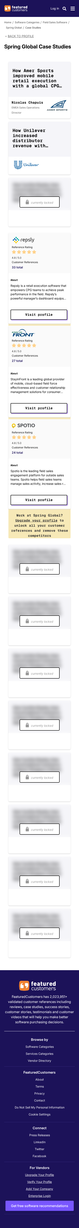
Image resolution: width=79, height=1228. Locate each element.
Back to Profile (21, 36)
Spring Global (14, 27)
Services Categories (39, 1053)
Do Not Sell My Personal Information (39, 1107)
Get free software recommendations (39, 1206)
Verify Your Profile (39, 1182)
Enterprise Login (39, 1196)
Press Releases (39, 1135)
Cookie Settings (39, 1114)
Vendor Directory (39, 1060)
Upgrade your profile (36, 520)
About (39, 1079)
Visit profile (39, 314)
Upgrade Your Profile (39, 1175)
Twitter (39, 1149)
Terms (39, 1086)
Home (7, 22)
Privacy (39, 1093)
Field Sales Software (55, 22)
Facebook (39, 1156)
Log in (55, 8)
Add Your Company (39, 1189)
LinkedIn (40, 1142)
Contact (39, 1100)
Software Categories (27, 22)
